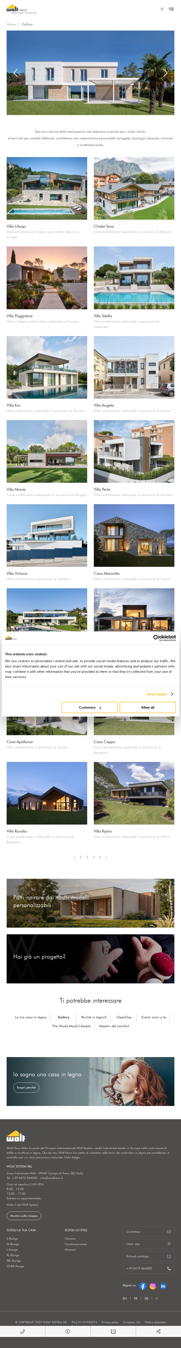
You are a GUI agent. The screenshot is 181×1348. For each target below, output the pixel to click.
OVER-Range (15, 1266)
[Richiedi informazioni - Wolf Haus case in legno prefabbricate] (67, 1331)
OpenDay (124, 1017)
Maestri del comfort (114, 1026)
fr (135, 1298)
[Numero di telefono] (22, 1331)
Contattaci (133, 1231)
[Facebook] (142, 1285)
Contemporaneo (76, 1244)
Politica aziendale (155, 1322)
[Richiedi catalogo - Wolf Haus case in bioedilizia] (113, 1331)
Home (11, 24)
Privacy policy (110, 1322)
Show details (157, 694)
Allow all (147, 707)
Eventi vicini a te (153, 1017)
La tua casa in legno (30, 1017)
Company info (131, 1322)
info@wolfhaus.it (51, 1178)
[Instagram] (152, 1285)
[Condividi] (158, 1331)
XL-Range (13, 1255)
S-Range (12, 1238)
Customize (87, 707)
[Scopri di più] (90, 903)
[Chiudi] (170, 9)
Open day (133, 1244)
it (162, 9)
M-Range (13, 1244)
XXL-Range (14, 1260)
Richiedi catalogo (137, 1256)
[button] (15, 72)
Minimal (70, 1249)
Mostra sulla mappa (24, 1215)
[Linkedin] (163, 1285)
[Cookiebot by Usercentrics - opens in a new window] (156, 638)
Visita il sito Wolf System (22, 1204)
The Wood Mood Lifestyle (71, 1026)
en (125, 1298)
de (146, 1298)
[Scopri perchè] (90, 1081)
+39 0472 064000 (24, 1178)
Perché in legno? (94, 1017)
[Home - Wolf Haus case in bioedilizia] (22, 9)
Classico (70, 1238)
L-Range (12, 1249)
